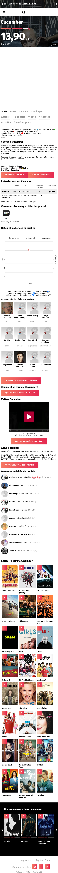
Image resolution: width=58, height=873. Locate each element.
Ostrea (12, 526)
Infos (13, 111)
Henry (7, 321)
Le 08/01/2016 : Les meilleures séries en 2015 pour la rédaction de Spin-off (28, 455)
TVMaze (28, 872)
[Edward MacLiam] (20, 363)
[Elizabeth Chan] (33, 363)
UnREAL (40, 765)
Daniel (32, 321)
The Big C (23, 708)
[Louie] (45, 648)
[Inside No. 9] (10, 761)
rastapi (12, 518)
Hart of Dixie (42, 708)
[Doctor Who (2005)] (27, 587)
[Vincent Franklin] (7, 314)
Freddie (20, 346)
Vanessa (45, 370)
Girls (21, 652)
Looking (40, 795)
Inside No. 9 (7, 765)
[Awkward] (10, 677)
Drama (19, 166)
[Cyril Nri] (7, 338)
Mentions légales (21, 867)
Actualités (44, 116)
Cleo (19, 321)
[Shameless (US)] (10, 587)
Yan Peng (32, 370)
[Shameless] (10, 705)
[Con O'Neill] (33, 338)
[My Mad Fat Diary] (27, 677)
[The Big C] (27, 705)
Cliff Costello (32, 346)
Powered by (5, 222)
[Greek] (10, 733)
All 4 (26, 168)
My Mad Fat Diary (26, 680)
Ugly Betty (6, 795)
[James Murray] (33, 314)
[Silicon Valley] (27, 733)
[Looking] (45, 792)
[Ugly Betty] (10, 792)
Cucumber (15, 170)
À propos (25, 860)
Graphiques (37, 111)
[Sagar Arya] (7, 363)
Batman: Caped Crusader (44, 842)
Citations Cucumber (41, 175)
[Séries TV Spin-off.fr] (15, 12)
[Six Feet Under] (45, 587)
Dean (45, 321)
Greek (4, 737)
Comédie (12, 166)
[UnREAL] (45, 761)
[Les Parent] (45, 677)
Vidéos (32, 116)
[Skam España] (10, 648)
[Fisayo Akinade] (45, 314)
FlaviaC (12, 477)
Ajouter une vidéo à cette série (29, 441)
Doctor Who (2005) (24, 592)
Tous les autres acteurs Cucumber (21, 381)
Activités (6, 122)
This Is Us (23, 621)
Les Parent (41, 680)
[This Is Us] (27, 618)
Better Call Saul (8, 621)
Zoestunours (14, 543)
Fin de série (19, 116)
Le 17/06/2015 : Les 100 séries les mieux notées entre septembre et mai (27, 457)
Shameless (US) (8, 591)
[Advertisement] (29, 77)
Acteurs (5, 116)
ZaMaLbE (13, 551)
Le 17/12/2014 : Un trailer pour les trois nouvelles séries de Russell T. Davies (28, 459)
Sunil (7, 370)
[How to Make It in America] (27, 792)
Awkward (6, 680)
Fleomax (12, 534)
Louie (39, 652)
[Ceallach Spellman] (45, 338)
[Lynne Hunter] (45, 363)
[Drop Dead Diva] (45, 733)
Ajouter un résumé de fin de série (20, 393)
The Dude (8, 4)
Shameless (6, 708)
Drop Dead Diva (43, 737)
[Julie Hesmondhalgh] (20, 314)
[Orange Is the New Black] (45, 618)
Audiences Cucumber (14, 175)
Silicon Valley (25, 737)
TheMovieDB (37, 872)
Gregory (20, 370)
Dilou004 (13, 485)
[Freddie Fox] (20, 338)
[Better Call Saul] (10, 618)
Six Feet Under (43, 591)
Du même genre (22, 122)
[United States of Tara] (27, 761)
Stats (4, 111)
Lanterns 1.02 (29, 4)
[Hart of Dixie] (45, 705)
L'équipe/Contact (43, 860)
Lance (7, 346)
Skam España (7, 652)
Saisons (23, 111)
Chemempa (13, 494)
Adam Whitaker (45, 346)
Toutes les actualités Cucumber (19, 465)
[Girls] (27, 648)
